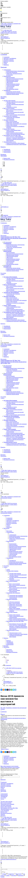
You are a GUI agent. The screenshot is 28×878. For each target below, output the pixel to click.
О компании (4, 54)
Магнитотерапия (10, 77)
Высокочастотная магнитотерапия (14, 78)
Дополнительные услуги (9, 141)
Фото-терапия (9, 87)
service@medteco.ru (5, 38)
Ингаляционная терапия (12, 89)
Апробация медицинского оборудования (16, 144)
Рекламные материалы (9, 159)
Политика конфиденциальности (8, 859)
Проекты (3, 147)
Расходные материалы (11, 72)
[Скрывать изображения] (1, 16)
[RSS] (1, 692)
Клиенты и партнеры (8, 61)
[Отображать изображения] (1, 14)
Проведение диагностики (12, 122)
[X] (7, 690)
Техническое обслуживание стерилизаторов (13, 118)
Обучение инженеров (8, 120)
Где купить (4, 96)
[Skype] (13, 690)
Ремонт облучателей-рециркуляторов (15, 134)
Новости (5, 62)
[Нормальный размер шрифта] (2, 4)
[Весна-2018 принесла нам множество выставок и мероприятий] (14, 719)
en (1, 169)
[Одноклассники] (3, 690)
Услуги (2, 799)
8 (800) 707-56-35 (9, 32)
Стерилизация (7, 69)
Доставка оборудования (9, 100)
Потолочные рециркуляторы (13, 91)
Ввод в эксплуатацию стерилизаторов (15, 114)
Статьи (5, 63)
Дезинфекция (6, 90)
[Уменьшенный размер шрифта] (1, 2)
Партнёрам (4, 156)
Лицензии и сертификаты (9, 58)
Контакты (3, 154)
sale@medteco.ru (4, 36)
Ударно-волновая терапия (12, 85)
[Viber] (9, 690)
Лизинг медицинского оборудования (15, 143)
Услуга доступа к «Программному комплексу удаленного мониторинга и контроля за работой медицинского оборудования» (15, 138)
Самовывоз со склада (11, 107)
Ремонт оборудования (11, 125)
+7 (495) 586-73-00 (7, 30)
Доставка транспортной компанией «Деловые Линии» (15, 102)
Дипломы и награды (8, 59)
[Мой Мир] (5, 690)
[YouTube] (4, 164)
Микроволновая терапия (12, 80)
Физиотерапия (7, 76)
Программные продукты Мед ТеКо (12, 135)
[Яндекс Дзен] (4, 166)
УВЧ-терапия (9, 82)
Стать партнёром (5, 810)
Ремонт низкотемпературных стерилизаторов (13, 131)
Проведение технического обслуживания (16, 123)
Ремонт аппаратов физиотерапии (14, 132)
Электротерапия (10, 86)
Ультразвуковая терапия (12, 81)
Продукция (4, 67)
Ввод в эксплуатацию (8, 108)
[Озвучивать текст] (1, 19)
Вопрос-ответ (6, 158)
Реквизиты (6, 64)
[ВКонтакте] (4, 162)
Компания (3, 779)
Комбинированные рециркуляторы (14, 93)
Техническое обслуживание (10, 116)
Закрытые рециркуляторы (12, 94)
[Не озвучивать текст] (1, 21)
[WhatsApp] (11, 690)
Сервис (3, 98)
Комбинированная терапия (13, 84)
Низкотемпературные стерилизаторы (15, 71)
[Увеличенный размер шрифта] (2, 5)
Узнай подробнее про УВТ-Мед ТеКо (10, 237)
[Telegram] (3, 163)
